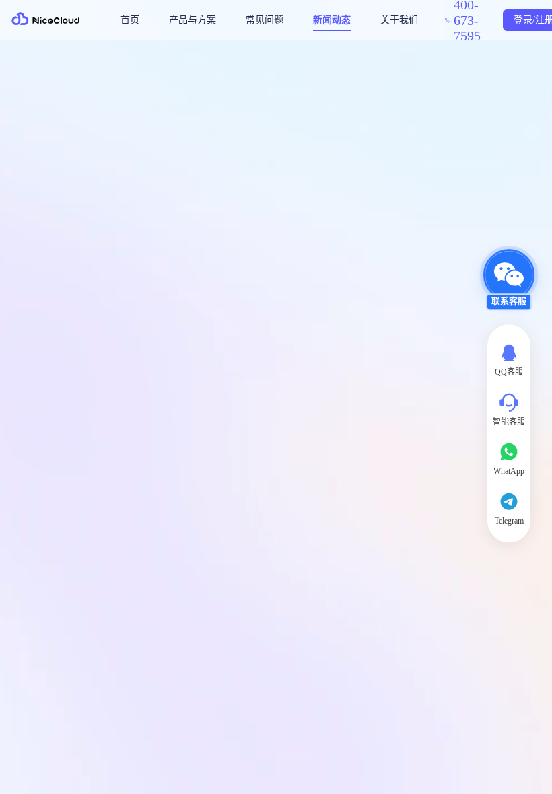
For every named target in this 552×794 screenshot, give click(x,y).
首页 (129, 20)
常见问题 (264, 20)
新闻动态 (332, 20)
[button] (508, 285)
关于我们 (399, 20)
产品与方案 (192, 20)
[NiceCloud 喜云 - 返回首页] (47, 20)
